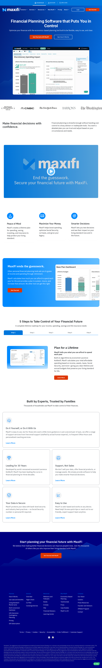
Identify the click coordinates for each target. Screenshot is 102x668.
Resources (41, 9)
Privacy (28, 632)
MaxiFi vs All (65, 611)
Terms (21, 632)
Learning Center (48, 614)
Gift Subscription (14, 623)
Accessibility (51, 632)
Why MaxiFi (51, 9)
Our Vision (81, 597)
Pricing (60, 9)
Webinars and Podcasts (48, 598)
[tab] (13, 332)
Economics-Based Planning (66, 598)
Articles (45, 605)
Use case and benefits (16, 600)
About (66, 9)
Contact (80, 612)
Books (45, 602)
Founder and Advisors (85, 606)
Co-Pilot (28, 603)
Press (62, 605)
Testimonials (65, 602)
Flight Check (30, 600)
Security (42, 632)
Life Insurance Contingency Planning (13, 615)
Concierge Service (32, 606)
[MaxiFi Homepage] (8, 10)
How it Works (13, 597)
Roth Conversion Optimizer (14, 609)
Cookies (35, 632)
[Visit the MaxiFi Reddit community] (53, 637)
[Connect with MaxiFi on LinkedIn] (49, 637)
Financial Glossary (49, 611)
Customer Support (76, 632)
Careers (80, 600)
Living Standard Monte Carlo (14, 604)
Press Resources (83, 603)
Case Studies (65, 608)
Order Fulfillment (62, 632)
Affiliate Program (83, 609)
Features (23, 9)
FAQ (44, 608)
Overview (29, 597)
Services (32, 9)
